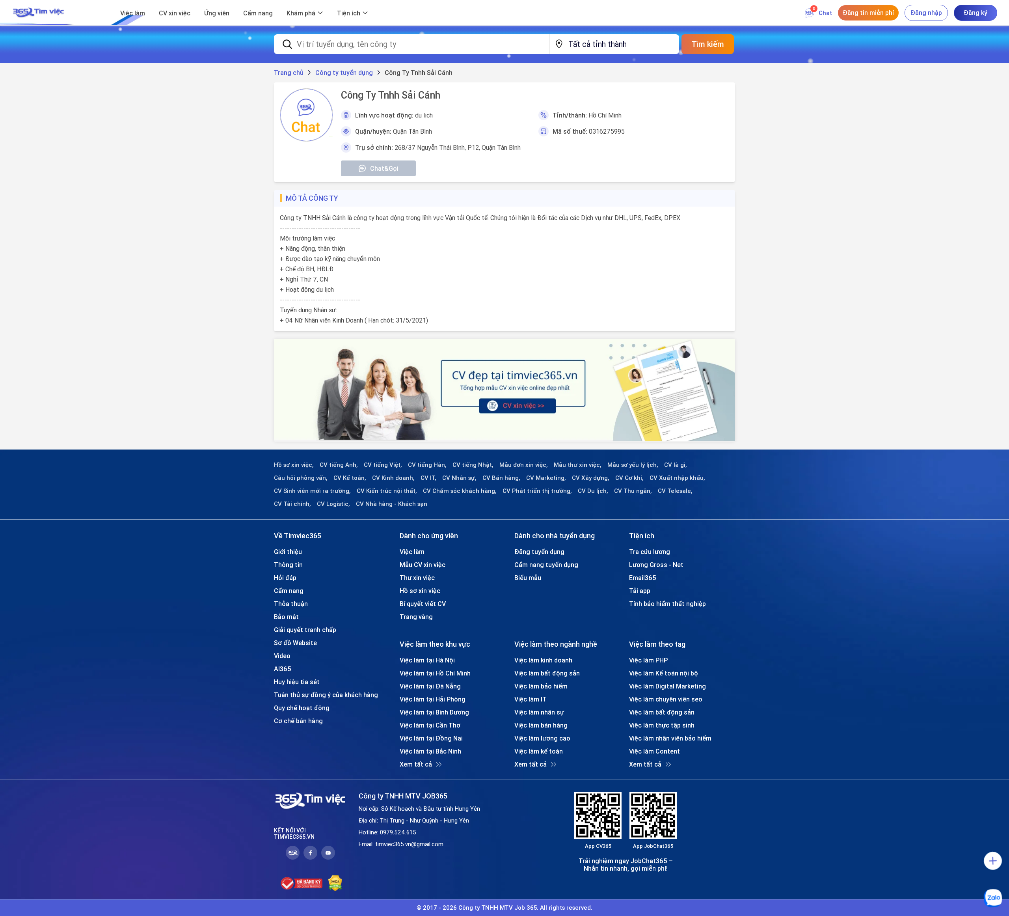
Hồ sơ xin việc (420, 590)
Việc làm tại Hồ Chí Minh (435, 673)
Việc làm (132, 13)
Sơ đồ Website (295, 642)
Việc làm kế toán (538, 751)
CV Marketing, (546, 477)
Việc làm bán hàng (541, 725)
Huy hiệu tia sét (297, 681)
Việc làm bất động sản (547, 673)
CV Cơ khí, (629, 477)
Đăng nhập (926, 13)
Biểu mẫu (527, 577)
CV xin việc (174, 13)
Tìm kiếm (707, 44)
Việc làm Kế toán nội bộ (663, 673)
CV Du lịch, (593, 490)
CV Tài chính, (292, 503)
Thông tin (288, 564)
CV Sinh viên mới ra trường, (312, 490)
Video (282, 655)
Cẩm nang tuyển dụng (546, 564)
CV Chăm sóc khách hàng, (460, 490)
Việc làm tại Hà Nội (427, 660)
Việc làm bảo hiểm (541, 686)
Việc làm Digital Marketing (667, 686)
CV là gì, (675, 464)
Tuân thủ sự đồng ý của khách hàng (326, 694)
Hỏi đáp (285, 577)
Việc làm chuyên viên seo (665, 699)
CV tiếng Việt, (383, 464)
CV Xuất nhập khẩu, (677, 477)
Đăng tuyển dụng (539, 551)
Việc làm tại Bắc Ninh (430, 751)
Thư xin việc (417, 577)
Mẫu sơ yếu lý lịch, (632, 464)
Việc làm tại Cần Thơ (430, 725)
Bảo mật (286, 616)
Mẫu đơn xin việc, (523, 464)
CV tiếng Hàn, (427, 464)
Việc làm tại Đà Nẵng (430, 686)
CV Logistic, (333, 503)
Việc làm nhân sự (539, 712)
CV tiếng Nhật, (472, 464)
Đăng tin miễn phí (868, 13)
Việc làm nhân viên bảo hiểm (670, 738)
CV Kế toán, (349, 477)
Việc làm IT (530, 699)
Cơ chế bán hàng (298, 720)
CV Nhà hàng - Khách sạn (391, 503)
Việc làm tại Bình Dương (434, 712)
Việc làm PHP (648, 660)
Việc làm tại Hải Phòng (432, 699)
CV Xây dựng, (590, 477)
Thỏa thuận (291, 603)
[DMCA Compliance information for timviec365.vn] (335, 883)
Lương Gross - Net (656, 564)
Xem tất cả (416, 764)
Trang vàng (416, 616)
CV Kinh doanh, (393, 477)
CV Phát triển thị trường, (537, 490)
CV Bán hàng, (501, 477)
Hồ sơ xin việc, (294, 464)
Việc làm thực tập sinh (661, 725)
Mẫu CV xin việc (422, 564)
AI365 (282, 668)
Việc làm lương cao (542, 738)
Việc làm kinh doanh (543, 660)
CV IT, (428, 477)
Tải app (639, 590)
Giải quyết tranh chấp (305, 629)
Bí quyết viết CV (423, 603)
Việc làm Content (654, 751)
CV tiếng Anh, (339, 464)
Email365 (642, 577)
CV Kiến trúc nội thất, (387, 490)
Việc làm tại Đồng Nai (431, 738)
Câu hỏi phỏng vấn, (301, 477)
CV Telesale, (675, 490)
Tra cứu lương (649, 551)
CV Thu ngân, (633, 490)
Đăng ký (975, 13)
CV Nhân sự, (459, 477)
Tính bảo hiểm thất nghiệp (667, 603)
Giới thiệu (288, 551)
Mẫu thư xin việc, (577, 464)
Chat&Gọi (384, 168)
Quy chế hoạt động (302, 707)
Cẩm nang (258, 13)
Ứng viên (216, 13)
